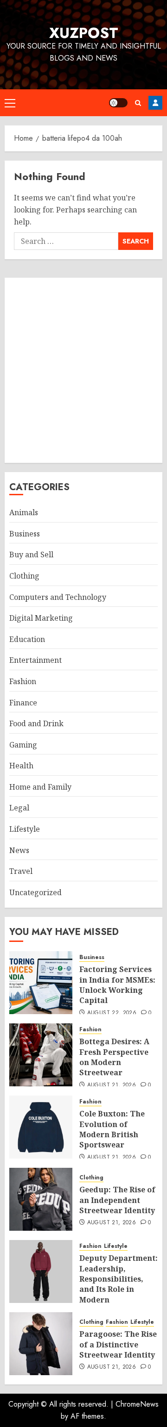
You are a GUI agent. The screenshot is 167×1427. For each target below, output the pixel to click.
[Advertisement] (83, 370)
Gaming (23, 745)
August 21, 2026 (111, 1085)
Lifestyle (24, 829)
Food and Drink (36, 723)
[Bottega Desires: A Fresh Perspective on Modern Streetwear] (40, 1054)
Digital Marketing (41, 618)
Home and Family (40, 787)
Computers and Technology (57, 597)
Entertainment (35, 660)
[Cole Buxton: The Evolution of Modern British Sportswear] (40, 1127)
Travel (20, 871)
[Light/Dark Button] (118, 102)
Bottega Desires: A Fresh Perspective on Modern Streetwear (114, 1057)
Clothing (24, 576)
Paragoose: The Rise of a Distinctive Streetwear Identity (118, 1344)
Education (27, 639)
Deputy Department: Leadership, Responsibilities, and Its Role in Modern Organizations (118, 1284)
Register (155, 103)
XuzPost (83, 33)
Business (24, 534)
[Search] (138, 103)
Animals (23, 512)
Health (21, 765)
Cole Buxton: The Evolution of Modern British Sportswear (112, 1129)
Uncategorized (35, 892)
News (19, 850)
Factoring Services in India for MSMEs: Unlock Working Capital (117, 984)
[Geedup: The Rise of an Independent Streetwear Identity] (40, 1199)
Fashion (22, 681)
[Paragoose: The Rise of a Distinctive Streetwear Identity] (40, 1343)
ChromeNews (137, 1404)
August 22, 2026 (111, 1013)
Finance (23, 703)
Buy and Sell (31, 554)
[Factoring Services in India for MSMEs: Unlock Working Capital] (40, 982)
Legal (19, 808)
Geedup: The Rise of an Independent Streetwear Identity (117, 1199)
